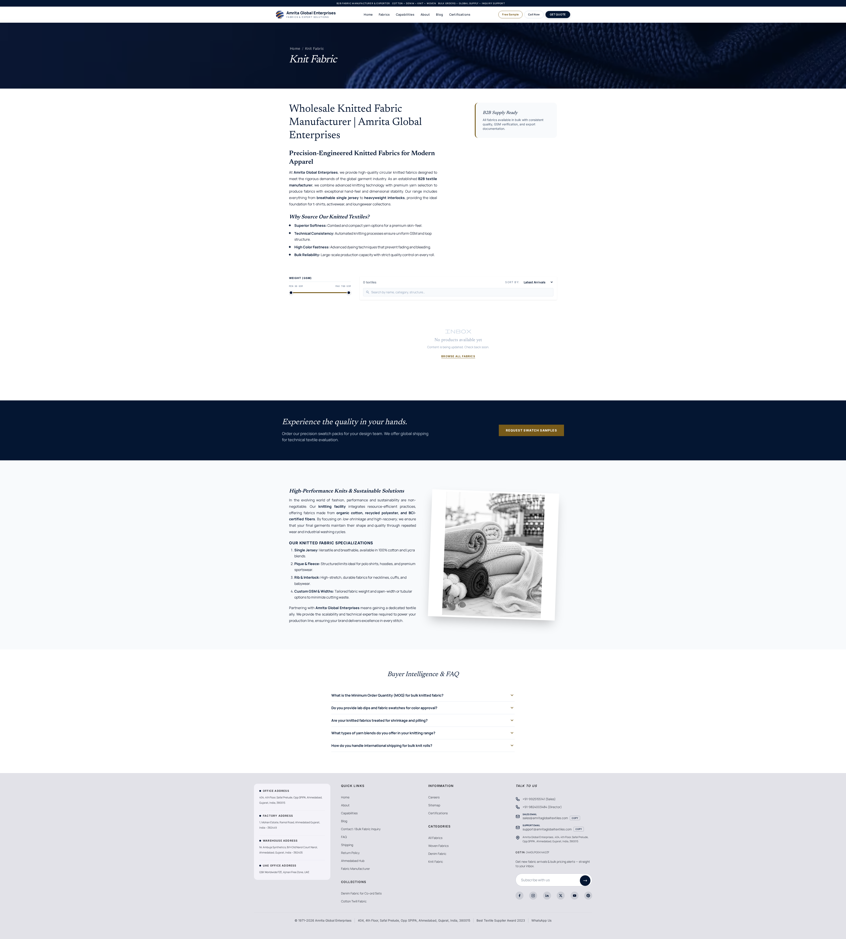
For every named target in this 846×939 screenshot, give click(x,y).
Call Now (534, 14)
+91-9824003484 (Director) (542, 807)
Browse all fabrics (458, 356)
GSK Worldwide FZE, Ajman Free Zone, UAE (284, 872)
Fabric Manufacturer (355, 868)
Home (368, 14)
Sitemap (434, 805)
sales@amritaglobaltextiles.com (545, 818)
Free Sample (510, 14)
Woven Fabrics (438, 846)
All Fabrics (435, 838)
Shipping (347, 845)
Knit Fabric (314, 48)
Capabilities (405, 14)
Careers (434, 797)
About (425, 14)
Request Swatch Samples (531, 430)
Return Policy (350, 853)
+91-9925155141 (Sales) (539, 799)
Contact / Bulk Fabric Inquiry (360, 829)
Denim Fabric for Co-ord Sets (361, 893)
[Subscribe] (585, 880)
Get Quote (558, 14)
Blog (439, 14)
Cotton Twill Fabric (354, 901)
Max (343, 286)
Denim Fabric (437, 854)
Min (296, 286)
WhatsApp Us (541, 920)
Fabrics (384, 14)
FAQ (344, 837)
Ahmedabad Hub (352, 861)
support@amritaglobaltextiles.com (547, 829)
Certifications (459, 14)
